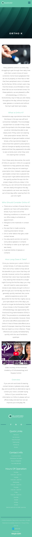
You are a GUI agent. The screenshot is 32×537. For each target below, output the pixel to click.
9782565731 (18, 461)
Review (16, 447)
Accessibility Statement (14, 523)
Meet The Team (16, 439)
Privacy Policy (25, 523)
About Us (15, 434)
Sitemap (16, 525)
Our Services (16, 437)
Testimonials (16, 442)
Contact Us (16, 444)
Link (16, 3)
